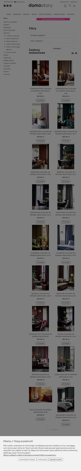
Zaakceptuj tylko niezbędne (27, 459)
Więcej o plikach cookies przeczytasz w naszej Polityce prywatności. (29, 455)
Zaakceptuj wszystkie (55, 459)
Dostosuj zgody (42, 459)
